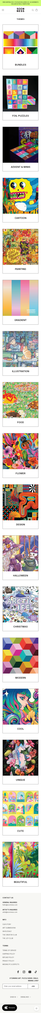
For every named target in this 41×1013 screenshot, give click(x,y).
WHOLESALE (7, 931)
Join (33, 986)
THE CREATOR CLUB (10, 935)
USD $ (13, 997)
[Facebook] (18, 972)
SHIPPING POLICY (9, 954)
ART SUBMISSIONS (9, 928)
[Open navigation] (3, 10)
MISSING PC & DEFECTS (11, 964)
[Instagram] (24, 972)
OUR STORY (7, 924)
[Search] (33, 10)
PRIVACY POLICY (8, 961)
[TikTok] (35, 972)
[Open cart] (36, 10)
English (25, 997)
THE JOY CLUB (8, 938)
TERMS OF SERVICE (9, 950)
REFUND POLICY (8, 957)
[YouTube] (30, 972)
